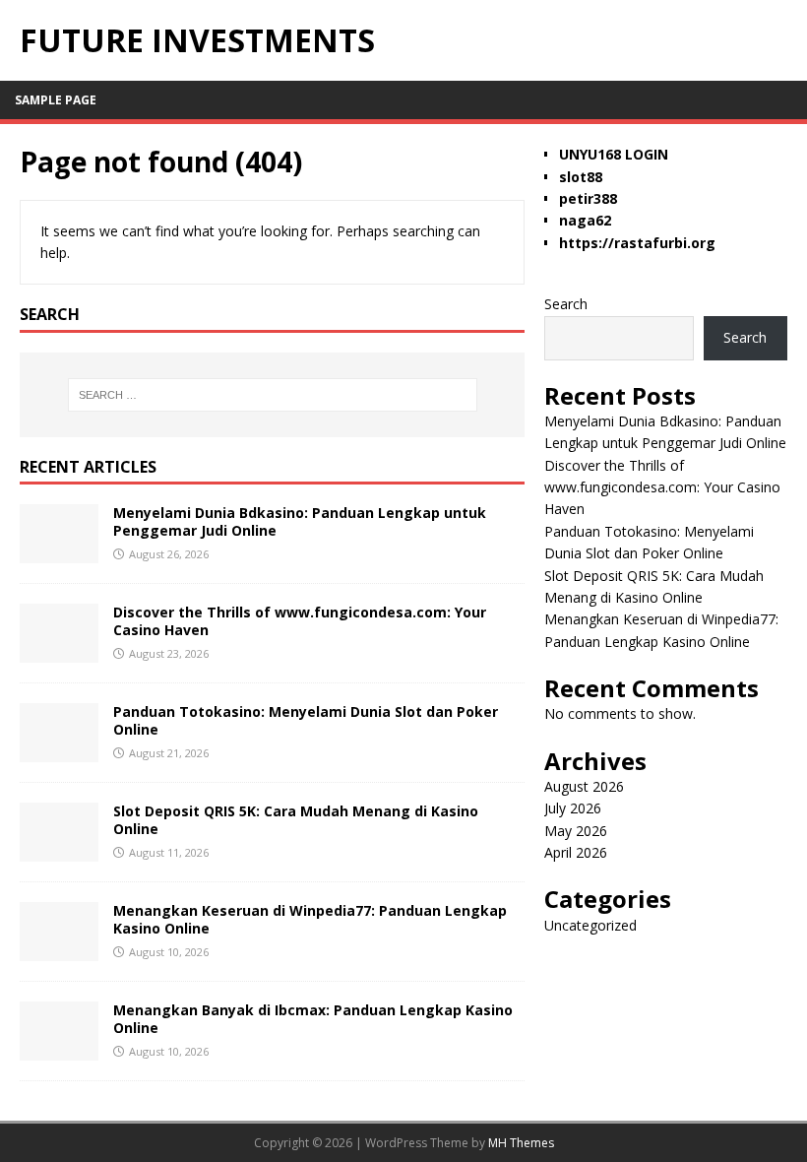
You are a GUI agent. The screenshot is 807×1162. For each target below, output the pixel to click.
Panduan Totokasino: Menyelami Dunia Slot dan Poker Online (305, 720)
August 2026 (584, 786)
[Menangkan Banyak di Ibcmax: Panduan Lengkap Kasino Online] (59, 1049)
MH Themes (521, 1142)
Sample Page (55, 100)
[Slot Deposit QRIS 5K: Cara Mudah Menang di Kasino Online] (59, 850)
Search (566, 303)
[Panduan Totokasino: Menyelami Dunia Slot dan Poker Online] (59, 751)
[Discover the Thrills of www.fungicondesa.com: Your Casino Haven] (59, 651)
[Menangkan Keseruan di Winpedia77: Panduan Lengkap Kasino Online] (59, 949)
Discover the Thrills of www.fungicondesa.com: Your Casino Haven (299, 621)
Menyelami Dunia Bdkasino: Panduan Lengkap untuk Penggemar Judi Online (299, 521)
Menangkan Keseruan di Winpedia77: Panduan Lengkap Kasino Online (310, 919)
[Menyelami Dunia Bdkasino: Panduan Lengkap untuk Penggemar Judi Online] (59, 552)
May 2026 (575, 830)
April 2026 (575, 852)
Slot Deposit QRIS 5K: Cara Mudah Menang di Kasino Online (295, 820)
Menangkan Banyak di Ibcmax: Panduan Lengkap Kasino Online (313, 1019)
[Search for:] (272, 395)
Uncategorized (590, 925)
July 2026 (572, 808)
